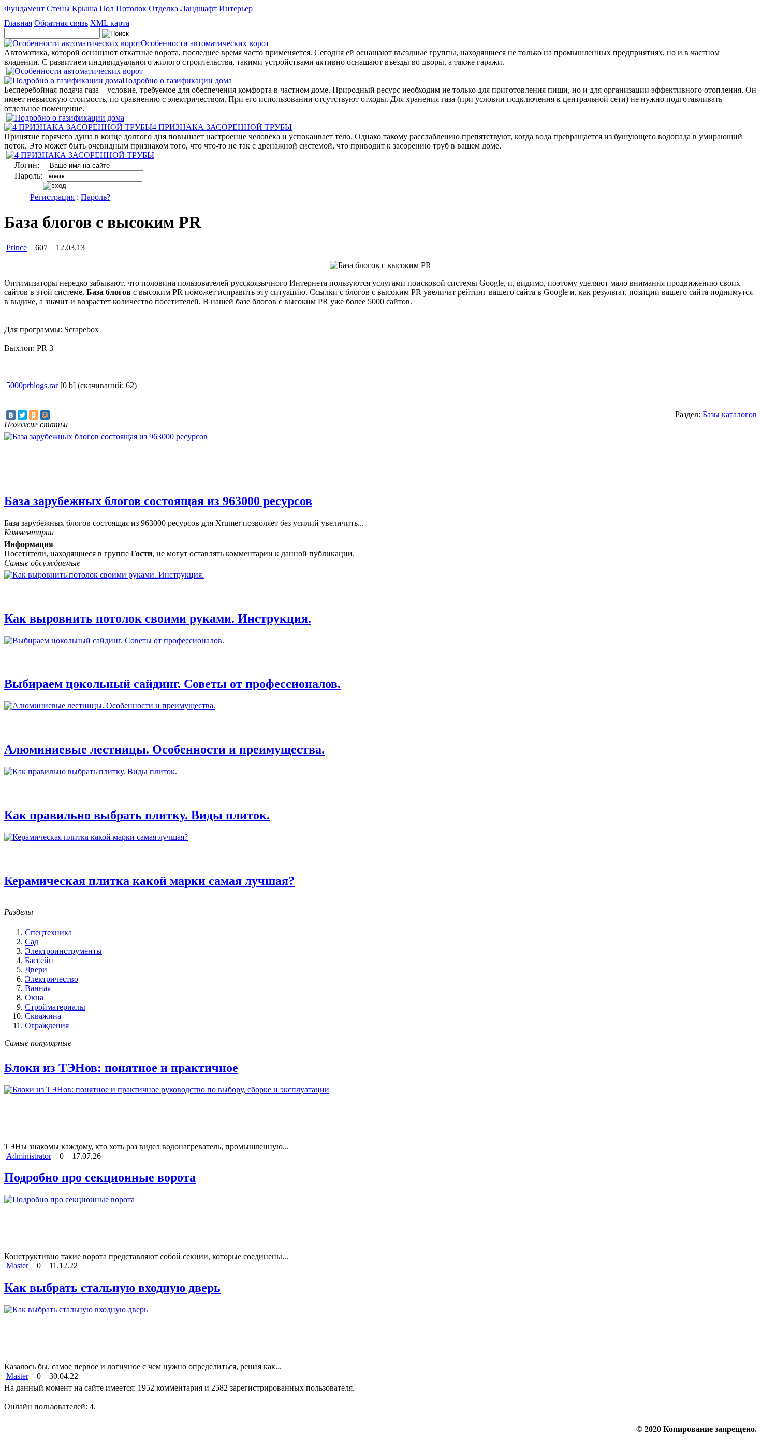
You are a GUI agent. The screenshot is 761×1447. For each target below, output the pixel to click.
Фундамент (24, 8)
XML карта (109, 23)
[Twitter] (22, 415)
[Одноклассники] (33, 415)
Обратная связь (61, 23)
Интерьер (236, 8)
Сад (31, 941)
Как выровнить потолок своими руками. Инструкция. (157, 618)
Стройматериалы (55, 1006)
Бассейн (39, 960)
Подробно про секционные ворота (100, 1177)
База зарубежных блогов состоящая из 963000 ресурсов (158, 501)
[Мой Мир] (45, 415)
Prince (16, 247)
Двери (36, 969)
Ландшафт (198, 8)
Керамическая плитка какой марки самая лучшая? (149, 881)
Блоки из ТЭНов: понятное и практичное (121, 1067)
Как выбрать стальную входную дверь (112, 1287)
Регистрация (52, 197)
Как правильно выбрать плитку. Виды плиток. (137, 815)
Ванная (38, 988)
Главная (18, 23)
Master (17, 1265)
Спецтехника (48, 932)
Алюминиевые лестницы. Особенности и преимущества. (164, 749)
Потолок (131, 8)
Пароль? (95, 197)
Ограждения (47, 1025)
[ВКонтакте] (11, 415)
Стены (58, 8)
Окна (34, 997)
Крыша (84, 8)
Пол (106, 8)
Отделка (163, 8)
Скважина (43, 1016)
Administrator (28, 1155)
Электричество (51, 978)
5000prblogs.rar (32, 385)
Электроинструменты (63, 951)
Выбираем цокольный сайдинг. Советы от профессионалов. (172, 683)
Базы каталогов (730, 414)
